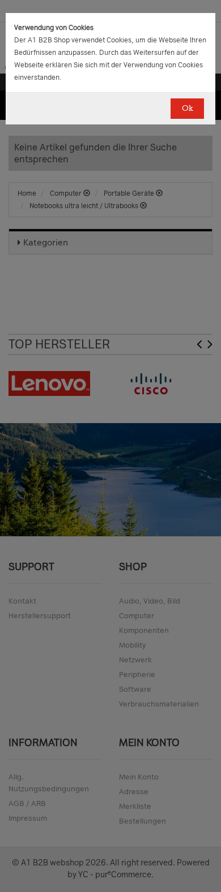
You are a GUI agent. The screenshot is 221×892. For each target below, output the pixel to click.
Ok (187, 108)
